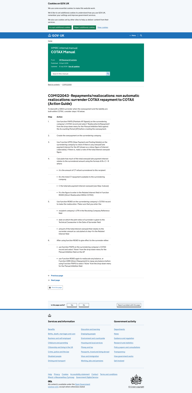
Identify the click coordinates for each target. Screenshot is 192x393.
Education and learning (90, 329)
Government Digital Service (87, 377)
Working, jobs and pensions (92, 361)
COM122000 (67, 85)
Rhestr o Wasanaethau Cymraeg (61, 377)
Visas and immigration (90, 356)
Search (108, 74)
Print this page (57, 287)
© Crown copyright (136, 387)
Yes (74, 305)
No (86, 305)
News (116, 334)
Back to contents (54, 85)
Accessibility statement (80, 374)
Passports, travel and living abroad (95, 352)
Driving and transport (56, 361)
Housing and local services (92, 343)
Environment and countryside (93, 338)
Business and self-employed (59, 338)
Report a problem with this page (129, 305)
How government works (123, 356)
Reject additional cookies (84, 27)
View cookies (103, 27)
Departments (119, 329)
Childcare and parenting (58, 343)
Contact (95, 374)
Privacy (57, 374)
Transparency (119, 352)
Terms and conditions (108, 374)
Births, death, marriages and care (61, 334)
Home (50, 41)
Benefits (51, 329)
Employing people (88, 334)
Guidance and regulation (124, 338)
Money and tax (87, 347)
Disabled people (54, 356)
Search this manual (60, 74)
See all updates (74, 66)
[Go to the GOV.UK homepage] (56, 35)
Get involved (119, 361)
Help (50, 374)
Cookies (65, 374)
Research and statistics (123, 343)
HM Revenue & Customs (68, 60)
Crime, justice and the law (58, 352)
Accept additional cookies (59, 27)
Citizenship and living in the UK (60, 347)
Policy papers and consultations (127, 347)
